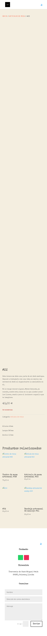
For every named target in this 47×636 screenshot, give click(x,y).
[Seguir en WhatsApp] (20, 557)
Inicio (4, 16)
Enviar (36, 624)
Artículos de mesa (17, 16)
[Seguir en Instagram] (26, 557)
